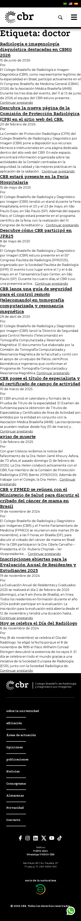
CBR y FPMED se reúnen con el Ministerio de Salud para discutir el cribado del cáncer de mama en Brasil (39, 498)
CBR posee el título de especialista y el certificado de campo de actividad (40, 381)
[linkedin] (35, 838)
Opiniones (14, 747)
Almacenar (15, 795)
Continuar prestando (16, 103)
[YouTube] (51, 838)
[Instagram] (27, 838)
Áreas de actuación (21, 735)
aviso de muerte (18, 436)
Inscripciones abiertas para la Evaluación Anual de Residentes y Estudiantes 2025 (38, 564)
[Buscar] (60, 17)
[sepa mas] (40, 889)
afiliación (14, 723)
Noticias (13, 771)
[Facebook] (20, 838)
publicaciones (17, 759)
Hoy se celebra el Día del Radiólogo (38, 623)
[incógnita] (43, 838)
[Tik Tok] (59, 838)
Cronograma (16, 783)
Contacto (13, 820)
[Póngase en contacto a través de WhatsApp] (71, 911)
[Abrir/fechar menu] (74, 17)
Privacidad (15, 808)
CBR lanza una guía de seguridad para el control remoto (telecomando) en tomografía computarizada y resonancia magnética (36, 300)
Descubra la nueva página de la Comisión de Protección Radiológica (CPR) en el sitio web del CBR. (40, 113)
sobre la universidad (22, 711)
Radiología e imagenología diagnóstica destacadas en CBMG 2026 (36, 49)
